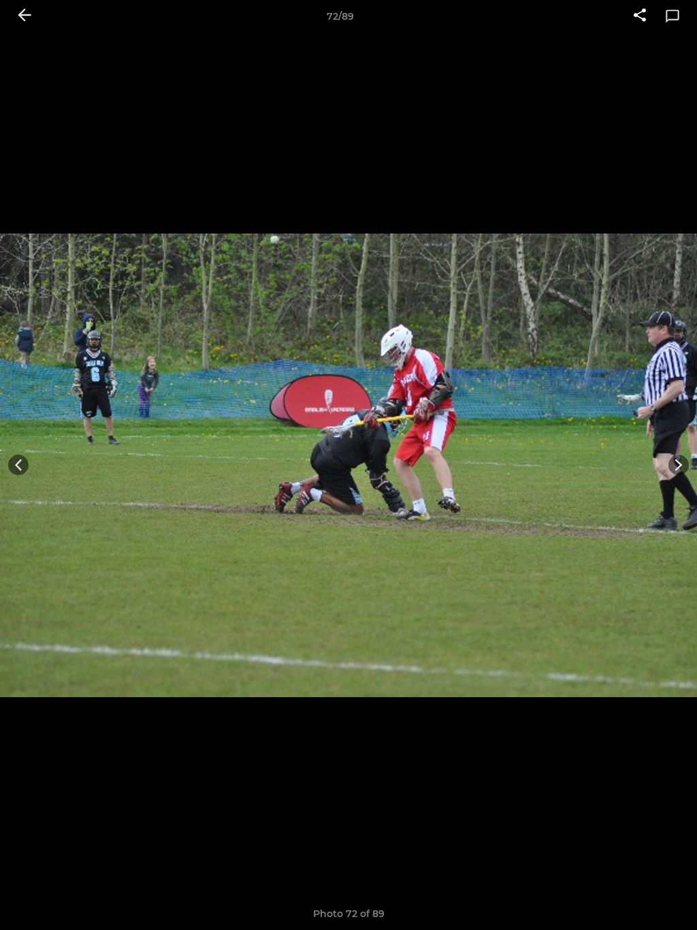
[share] (640, 16)
